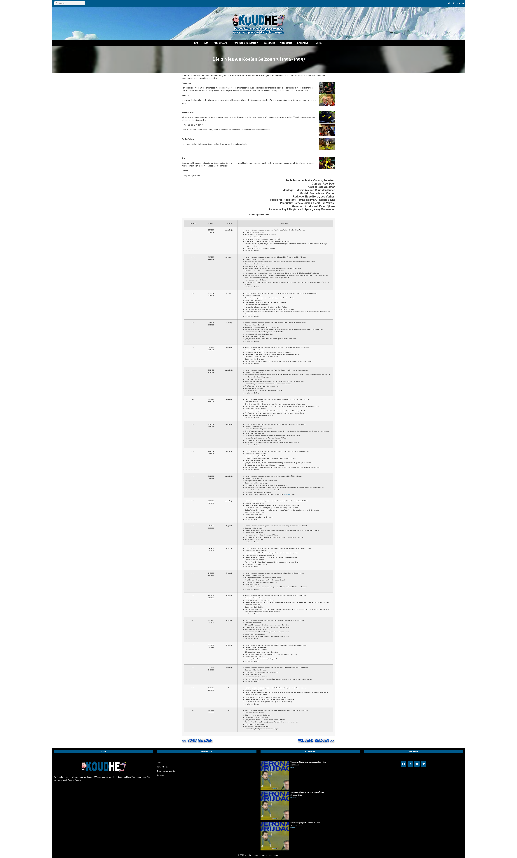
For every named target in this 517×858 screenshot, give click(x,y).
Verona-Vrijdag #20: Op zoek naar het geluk (308, 762)
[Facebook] (449, 3)
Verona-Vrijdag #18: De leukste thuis (305, 822)
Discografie (269, 43)
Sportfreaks (287, 494)
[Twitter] (463, 3)
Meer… (319, 43)
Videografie (286, 43)
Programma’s (220, 43)
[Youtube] (459, 3)
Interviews (302, 43)
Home (195, 43)
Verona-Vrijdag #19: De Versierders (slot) (307, 792)
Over (205, 43)
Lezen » (293, 767)
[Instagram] (454, 3)
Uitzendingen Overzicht (246, 43)
